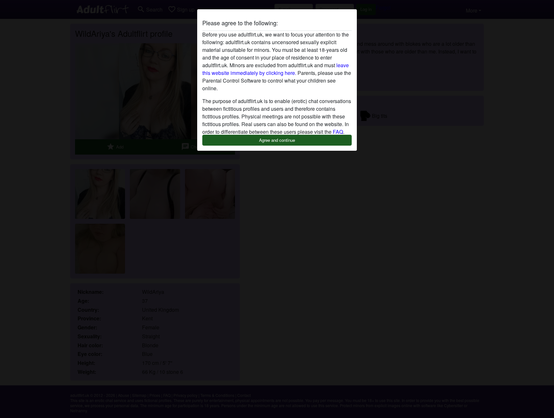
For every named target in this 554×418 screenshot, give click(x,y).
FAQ (338, 131)
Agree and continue (277, 140)
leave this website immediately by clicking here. (275, 68)
